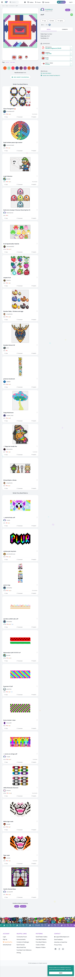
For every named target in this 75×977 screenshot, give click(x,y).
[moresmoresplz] (4, 145)
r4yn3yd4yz (9, 587)
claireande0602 (10, 246)
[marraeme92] (4, 892)
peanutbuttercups (10, 554)
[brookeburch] (42, 10)
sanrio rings (6, 585)
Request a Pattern (40, 947)
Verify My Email (7, 945)
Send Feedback (58, 939)
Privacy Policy (58, 945)
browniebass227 (10, 111)
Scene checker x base (9, 720)
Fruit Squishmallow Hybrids (11, 244)
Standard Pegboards (53, 47)
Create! (62, 2)
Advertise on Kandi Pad (60, 942)
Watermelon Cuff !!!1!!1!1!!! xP (12, 652)
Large (47, 58)
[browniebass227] (4, 111)
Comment (20, 117)
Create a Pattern (40, 945)
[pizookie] (4, 179)
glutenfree (8, 689)
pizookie (8, 179)
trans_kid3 (8, 723)
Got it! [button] (60, 973)
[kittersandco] (4, 449)
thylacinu (8, 280)
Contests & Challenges (23, 942)
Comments (65, 29)
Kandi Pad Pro (8, 942)
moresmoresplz (10, 145)
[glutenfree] (4, 689)
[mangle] (4, 520)
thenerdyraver (9, 212)
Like (45, 20)
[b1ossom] (4, 790)
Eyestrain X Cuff (8, 686)
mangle (8, 520)
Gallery (31, 2)
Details (49, 29)
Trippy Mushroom (8, 412)
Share (52, 20)
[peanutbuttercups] (4, 554)
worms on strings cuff (11, 754)
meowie (8, 824)
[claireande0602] (4, 246)
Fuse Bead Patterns (41, 939)
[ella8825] (4, 382)
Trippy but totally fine (11, 446)
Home (25, 2)
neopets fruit (7, 277)
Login (4, 937)
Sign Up (5, 939)
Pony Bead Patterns (41, 942)
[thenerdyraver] (4, 213)
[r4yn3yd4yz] (4, 588)
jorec (7, 348)
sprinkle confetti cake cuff (10, 619)
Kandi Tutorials (21, 945)
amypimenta (9, 314)
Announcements (21, 939)
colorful (7, 62)
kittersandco (9, 449)
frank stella (12, 62)
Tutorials (47, 2)
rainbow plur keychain (9, 551)
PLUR (37, 925)
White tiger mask (8, 821)
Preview (49, 63)
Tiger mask (6, 855)
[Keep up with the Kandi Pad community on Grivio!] (63, 949)
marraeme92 (9, 891)
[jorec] (4, 348)
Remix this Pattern (47, 73)
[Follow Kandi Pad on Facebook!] (59, 949)
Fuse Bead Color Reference (24, 950)
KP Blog (19, 952)
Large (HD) (48, 53)
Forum (39, 2)
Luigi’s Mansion (7, 176)
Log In (70, 2)
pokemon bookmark (9, 379)
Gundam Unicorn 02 (9, 345)
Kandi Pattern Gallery (41, 937)
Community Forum (22, 937)
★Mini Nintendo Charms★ (10, 788)
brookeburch (12, 5)
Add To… (61, 20)
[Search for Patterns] (10, 2)
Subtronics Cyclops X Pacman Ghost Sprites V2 (16, 210)
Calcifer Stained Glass (9, 889)
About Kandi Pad (21, 947)
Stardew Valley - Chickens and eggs (13, 311)
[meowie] (4, 824)
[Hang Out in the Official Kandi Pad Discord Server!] (55, 949)
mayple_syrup (9, 415)
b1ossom (8, 790)
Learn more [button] (68, 969)
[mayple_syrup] (4, 415)
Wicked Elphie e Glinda (9, 480)
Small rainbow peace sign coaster (12, 142)
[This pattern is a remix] (3, 446)
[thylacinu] (4, 280)
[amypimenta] (4, 314)
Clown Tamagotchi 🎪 (9, 108)
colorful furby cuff (10, 517)
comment (35, 451)
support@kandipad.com (62, 937)
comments (34, 114)
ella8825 (8, 381)
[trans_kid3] (4, 723)
